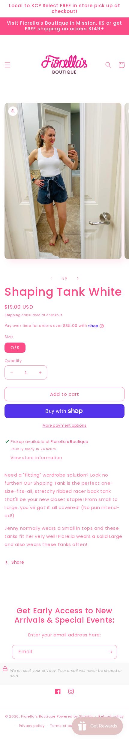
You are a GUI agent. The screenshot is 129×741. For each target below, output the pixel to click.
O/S (15, 348)
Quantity (13, 361)
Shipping (12, 315)
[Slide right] (77, 278)
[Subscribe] (110, 652)
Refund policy (111, 716)
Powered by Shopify (75, 716)
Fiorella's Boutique (38, 716)
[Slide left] (51, 278)
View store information (36, 458)
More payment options (65, 425)
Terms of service (65, 725)
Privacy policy (32, 725)
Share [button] (17, 562)
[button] (7, 65)
